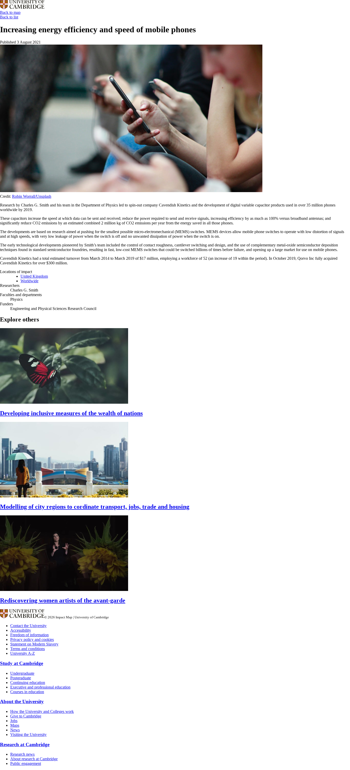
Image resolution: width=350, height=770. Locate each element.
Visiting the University (28, 734)
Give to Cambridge (25, 716)
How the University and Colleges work (42, 711)
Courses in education (27, 692)
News (15, 730)
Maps (14, 725)
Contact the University (28, 625)
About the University (22, 701)
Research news (22, 754)
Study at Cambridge (21, 663)
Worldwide (29, 281)
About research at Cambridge (34, 759)
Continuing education (27, 682)
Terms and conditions (27, 649)
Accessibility (20, 630)
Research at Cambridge (24, 744)
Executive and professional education (40, 687)
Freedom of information (29, 635)
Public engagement (25, 763)
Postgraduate (20, 678)
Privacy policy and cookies (32, 639)
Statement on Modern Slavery (34, 644)
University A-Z (22, 653)
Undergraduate (22, 673)
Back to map (10, 12)
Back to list (9, 17)
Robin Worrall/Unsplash (31, 196)
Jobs (13, 721)
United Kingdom (34, 276)
